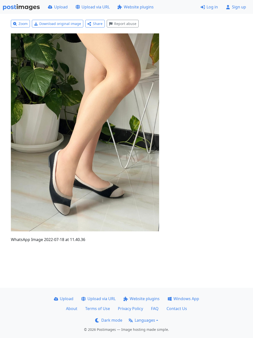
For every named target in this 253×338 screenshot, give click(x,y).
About (71, 308)
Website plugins (139, 7)
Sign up (239, 7)
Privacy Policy (130, 308)
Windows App (186, 298)
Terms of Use (97, 308)
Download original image (60, 23)
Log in (212, 7)
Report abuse (125, 23)
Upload (61, 7)
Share (98, 23)
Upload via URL (96, 7)
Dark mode (111, 320)
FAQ (155, 308)
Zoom (23, 23)
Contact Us (177, 308)
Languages (145, 320)
